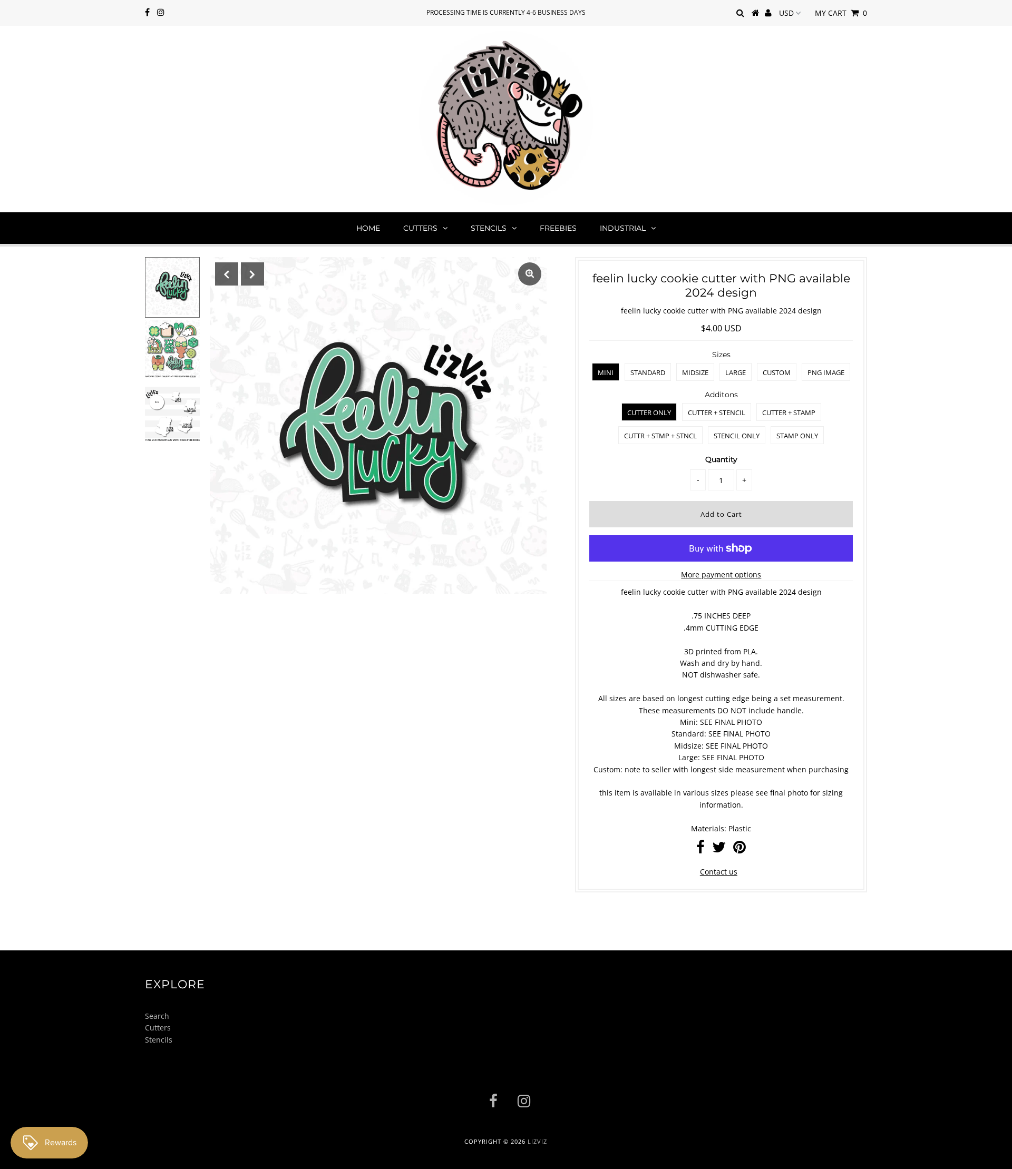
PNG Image (825, 372)
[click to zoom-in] (529, 274)
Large (735, 372)
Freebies (558, 228)
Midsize (695, 372)
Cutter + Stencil (716, 412)
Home (368, 228)
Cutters (420, 228)
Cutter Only (649, 412)
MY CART (841, 13)
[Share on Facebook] (700, 849)
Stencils (489, 228)
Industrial (623, 228)
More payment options (721, 574)
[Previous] (226, 274)
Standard (647, 372)
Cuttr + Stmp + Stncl (660, 435)
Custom (777, 372)
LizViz (537, 1141)
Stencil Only (737, 435)
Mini (606, 372)
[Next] (252, 274)
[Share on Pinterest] (739, 849)
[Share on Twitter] (719, 849)
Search (157, 1016)
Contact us (718, 872)
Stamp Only (797, 435)
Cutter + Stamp (788, 412)
